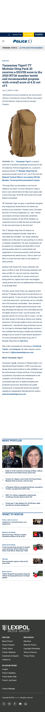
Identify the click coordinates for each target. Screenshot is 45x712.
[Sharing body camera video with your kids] (38, 561)
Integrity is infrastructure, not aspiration (14, 523)
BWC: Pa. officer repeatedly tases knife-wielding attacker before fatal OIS (20, 496)
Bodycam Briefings (8, 532)
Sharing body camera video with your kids (15, 562)
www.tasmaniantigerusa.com (14, 394)
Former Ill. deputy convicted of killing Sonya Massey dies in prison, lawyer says (23, 480)
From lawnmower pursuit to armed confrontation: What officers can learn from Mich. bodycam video (16, 549)
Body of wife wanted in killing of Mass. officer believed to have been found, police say (23, 472)
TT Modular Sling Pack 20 (26, 171)
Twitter (5, 349)
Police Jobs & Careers (10, 520)
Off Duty (5, 559)
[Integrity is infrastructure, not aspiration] (38, 522)
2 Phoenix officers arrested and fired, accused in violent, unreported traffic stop (24, 488)
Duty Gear (5, 61)
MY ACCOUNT (28, 34)
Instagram (16, 349)
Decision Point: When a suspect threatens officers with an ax (14, 535)
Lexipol (17, 697)
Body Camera (7, 571)
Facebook (37, 346)
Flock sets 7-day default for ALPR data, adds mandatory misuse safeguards (22, 504)
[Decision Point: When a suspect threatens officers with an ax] (38, 534)
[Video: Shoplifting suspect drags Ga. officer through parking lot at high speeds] (38, 573)
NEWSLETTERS (17, 34)
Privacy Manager (8, 689)
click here (24, 341)
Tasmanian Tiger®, (24, 162)
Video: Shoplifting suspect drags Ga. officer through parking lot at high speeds (16, 576)
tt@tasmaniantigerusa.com (22, 352)
